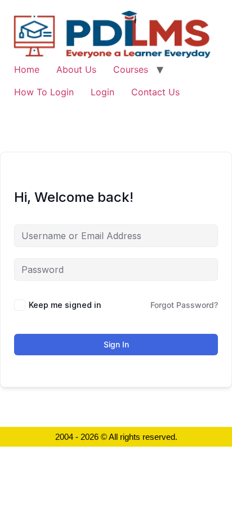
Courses (130, 69)
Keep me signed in (65, 305)
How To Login (44, 92)
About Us (76, 69)
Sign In (116, 344)
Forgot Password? (184, 305)
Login (102, 92)
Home (26, 69)
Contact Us (155, 92)
